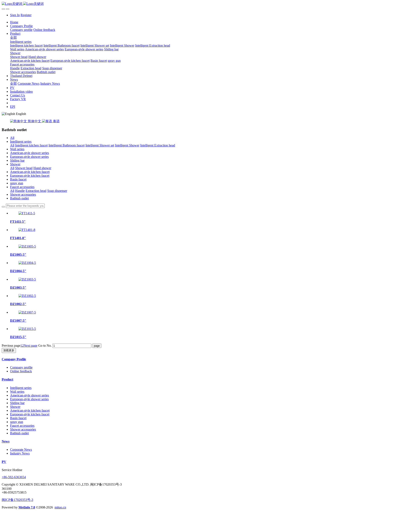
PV (4, 462)
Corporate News (21, 449)
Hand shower (42, 168)
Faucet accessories (22, 187)
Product (7, 379)
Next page (30, 345)
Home (14, 22)
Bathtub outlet (19, 198)
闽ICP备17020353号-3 (17, 500)
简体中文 (34, 121)
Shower (15, 164)
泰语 (56, 121)
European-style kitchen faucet (29, 175)
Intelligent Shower (127, 145)
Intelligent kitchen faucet (31, 145)
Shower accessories (23, 194)
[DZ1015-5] (27, 329)
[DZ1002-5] (27, 296)
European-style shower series (29, 156)
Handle (20, 190)
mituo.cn (60, 507)
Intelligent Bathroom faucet (66, 145)
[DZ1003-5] (27, 279)
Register (26, 15)
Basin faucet (18, 179)
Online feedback (21, 371)
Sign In (15, 15)
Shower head (24, 168)
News (5, 441)
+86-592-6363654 (14, 477)
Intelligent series (20, 141)
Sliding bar (17, 160)
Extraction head (36, 190)
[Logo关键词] (201, 4)
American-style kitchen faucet (30, 172)
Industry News (20, 453)
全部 (13, 37)
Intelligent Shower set (99, 145)
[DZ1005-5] (27, 246)
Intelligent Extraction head (157, 145)
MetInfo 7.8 (26, 507)
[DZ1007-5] (27, 312)
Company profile (21, 367)
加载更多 (8, 350)
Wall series (17, 149)
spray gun (16, 183)
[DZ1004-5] (27, 263)
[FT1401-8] (26, 230)
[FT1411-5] (26, 213)
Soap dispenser (57, 190)
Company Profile (14, 359)
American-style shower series (29, 153)
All (12, 138)
